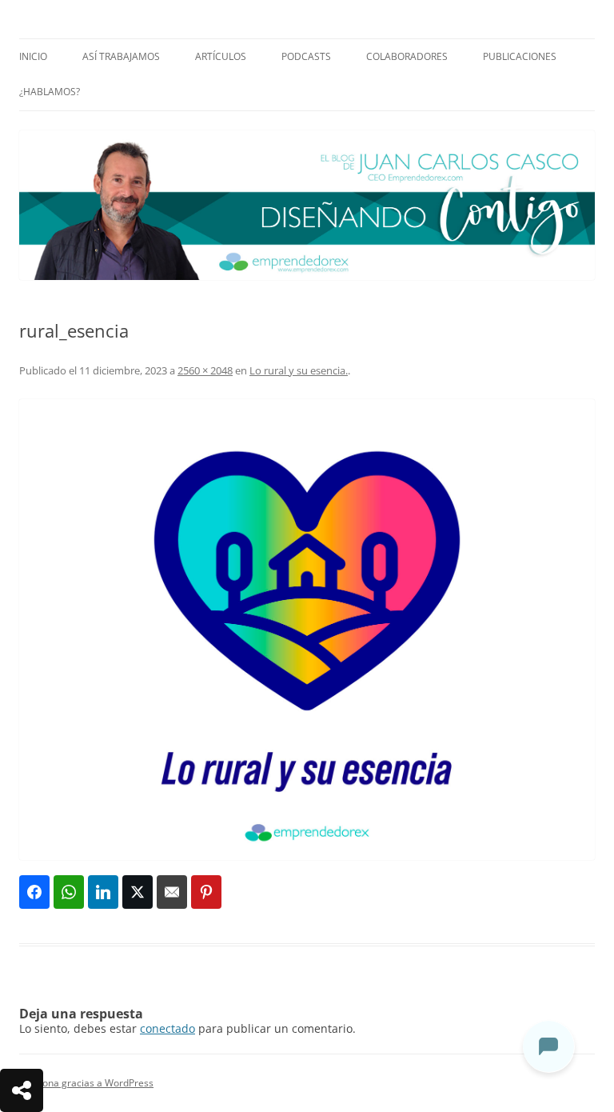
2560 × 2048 (205, 370)
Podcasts (306, 56)
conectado (167, 1028)
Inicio (33, 56)
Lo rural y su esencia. (298, 370)
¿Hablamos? (49, 91)
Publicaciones (519, 56)
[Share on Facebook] (34, 892)
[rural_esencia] (307, 629)
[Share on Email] (172, 892)
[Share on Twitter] (137, 892)
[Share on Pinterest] (206, 892)
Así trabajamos (121, 56)
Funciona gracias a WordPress (86, 1083)
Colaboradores (407, 56)
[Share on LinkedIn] (103, 892)
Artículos (220, 56)
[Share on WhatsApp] (69, 892)
